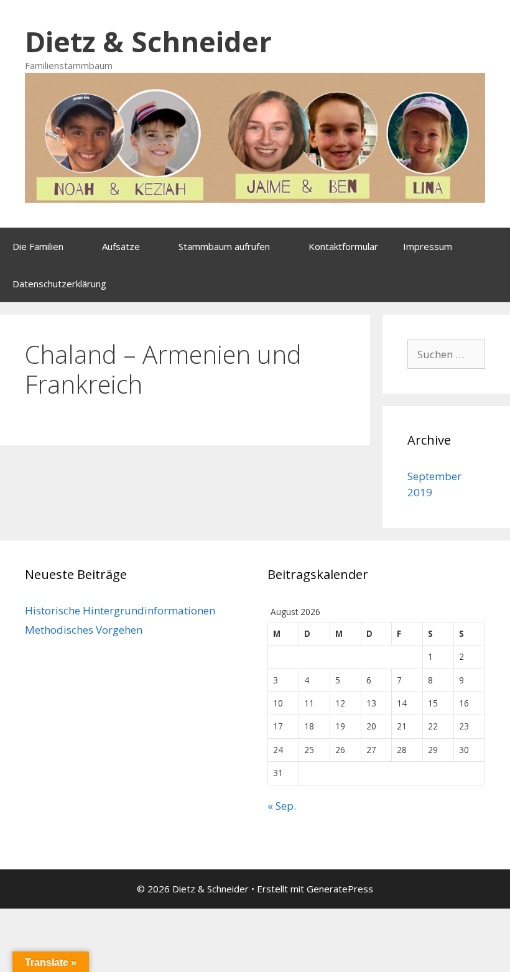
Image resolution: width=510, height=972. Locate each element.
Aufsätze (121, 246)
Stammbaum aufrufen (224, 246)
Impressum (427, 246)
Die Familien (37, 246)
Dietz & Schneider (148, 41)
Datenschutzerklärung (59, 283)
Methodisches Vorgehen (83, 630)
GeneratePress (340, 888)
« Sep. (281, 805)
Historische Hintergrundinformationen (120, 610)
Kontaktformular (343, 246)
